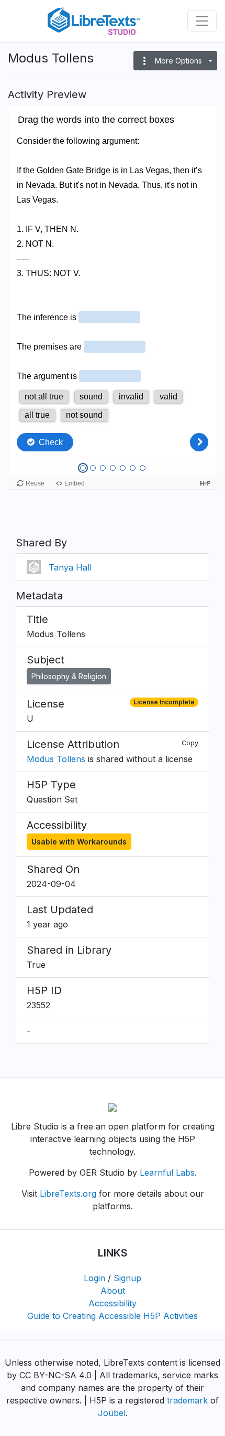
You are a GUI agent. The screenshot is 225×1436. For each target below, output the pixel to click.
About (112, 1290)
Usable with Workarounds (79, 841)
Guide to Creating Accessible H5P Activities (112, 1316)
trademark (187, 1400)
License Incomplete (164, 702)
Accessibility (112, 1303)
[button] (175, 60)
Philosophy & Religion (68, 676)
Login (94, 1278)
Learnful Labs (167, 1172)
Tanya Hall (70, 567)
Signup (127, 1278)
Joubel (112, 1413)
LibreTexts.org (68, 1193)
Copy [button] (190, 743)
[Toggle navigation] (202, 20)
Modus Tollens (56, 759)
